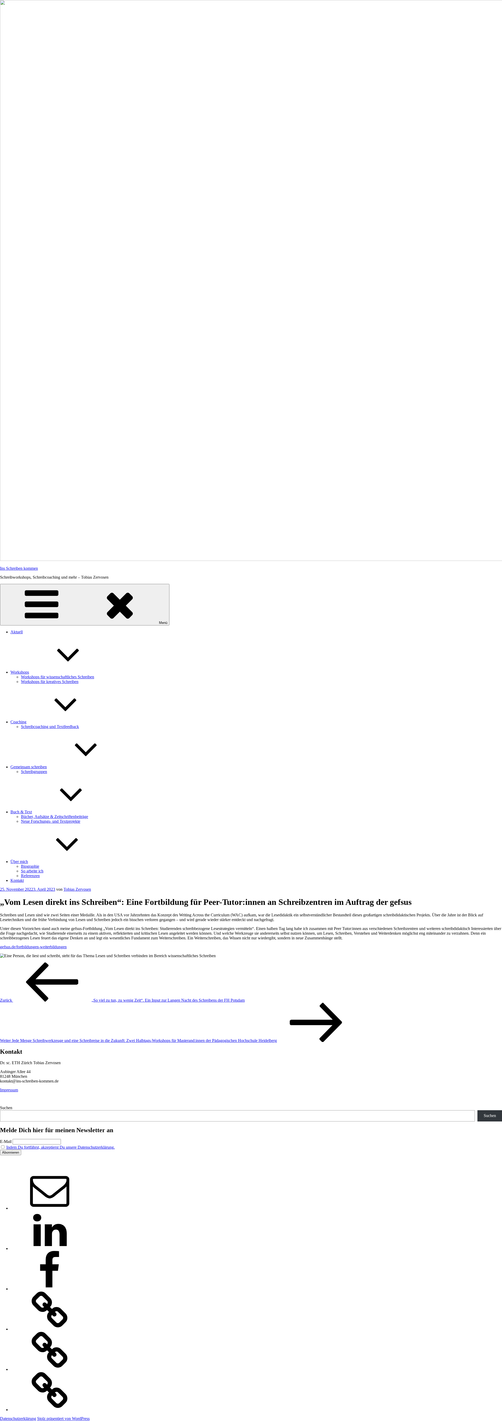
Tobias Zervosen (77, 889)
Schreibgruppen (34, 771)
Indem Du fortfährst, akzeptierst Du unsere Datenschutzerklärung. (60, 1147)
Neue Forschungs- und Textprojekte (50, 821)
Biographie (30, 866)
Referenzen (30, 875)
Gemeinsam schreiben (28, 767)
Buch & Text (21, 812)
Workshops (19, 672)
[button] (49, 1329)
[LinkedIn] (49, 1248)
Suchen (6, 1108)
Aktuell (16, 632)
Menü (163, 623)
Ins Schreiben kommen (19, 568)
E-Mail (6, 1141)
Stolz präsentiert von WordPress (63, 1418)
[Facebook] (49, 1289)
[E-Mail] (49, 1208)
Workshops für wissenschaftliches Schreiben (57, 677)
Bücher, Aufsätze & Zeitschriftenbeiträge (54, 816)
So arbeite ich (32, 871)
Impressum (9, 1090)
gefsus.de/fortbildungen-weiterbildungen (33, 947)
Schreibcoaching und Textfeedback (50, 726)
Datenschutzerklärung (18, 1418)
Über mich (19, 861)
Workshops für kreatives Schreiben (49, 681)
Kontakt (17, 880)
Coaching (18, 722)
